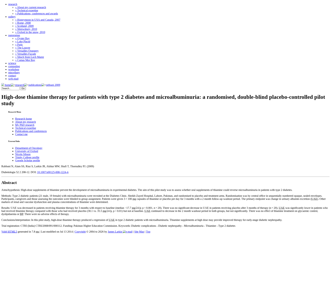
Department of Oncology (28, 148)
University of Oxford (26, 151)
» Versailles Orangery (27, 50)
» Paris (19, 44)
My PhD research (24, 124)
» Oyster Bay (22, 38)
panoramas (14, 35)
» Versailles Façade (25, 53)
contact (12, 75)
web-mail (13, 78)
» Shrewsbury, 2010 (26, 29)
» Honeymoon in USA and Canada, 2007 (37, 19)
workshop (13, 69)
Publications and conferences (31, 131)
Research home (23, 118)
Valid (9, 231)
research (12, 4)
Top (148, 231)
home (8, 84)
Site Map (139, 231)
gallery (12, 16)
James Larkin (115, 231)
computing (14, 66)
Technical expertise (25, 128)
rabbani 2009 (53, 84)
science (12, 63)
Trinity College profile (27, 157)
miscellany (14, 72)
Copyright (80, 231)
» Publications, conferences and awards (36, 13)
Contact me (21, 134)
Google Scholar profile (27, 160)
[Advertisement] (165, 259)
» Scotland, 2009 (24, 25)
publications (35, 84)
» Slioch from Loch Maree (29, 57)
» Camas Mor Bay (25, 60)
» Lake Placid (22, 41)
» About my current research (30, 7)
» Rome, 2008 (23, 22)
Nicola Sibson (23, 154)
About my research (25, 121)
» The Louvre (22, 47)
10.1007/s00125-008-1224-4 (52, 172)
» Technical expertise (26, 10)
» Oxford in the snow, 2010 (30, 32)
